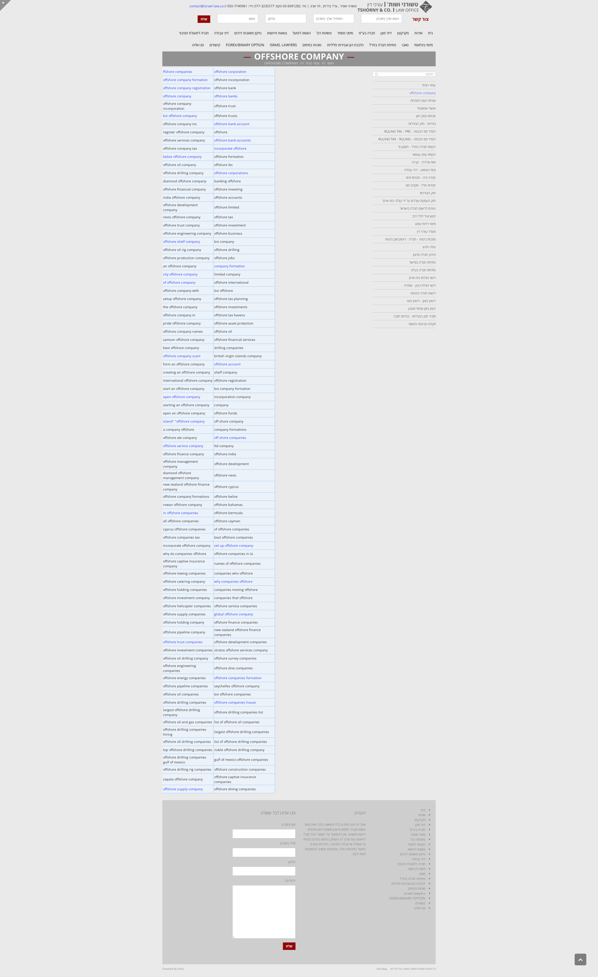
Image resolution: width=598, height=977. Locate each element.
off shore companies (230, 437)
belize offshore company (182, 156)
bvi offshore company (180, 115)
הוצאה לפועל (416, 844)
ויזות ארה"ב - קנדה (424, 162)
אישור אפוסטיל (426, 108)
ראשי (330, 63)
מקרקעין (420, 820)
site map (382, 968)
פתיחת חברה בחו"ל (412, 878)
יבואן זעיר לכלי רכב (424, 216)
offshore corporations (231, 173)
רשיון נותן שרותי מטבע (422, 308)
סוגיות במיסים (416, 888)
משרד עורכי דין (426, 231)
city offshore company (180, 274)
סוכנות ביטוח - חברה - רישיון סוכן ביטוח (410, 239)
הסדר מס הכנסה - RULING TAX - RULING (407, 139)
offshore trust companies (183, 642)
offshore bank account (231, 124)
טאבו (422, 873)
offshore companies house (235, 702)
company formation (229, 266)
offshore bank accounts (232, 140)
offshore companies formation (238, 678)
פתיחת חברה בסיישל (422, 262)
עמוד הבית (313, 63)
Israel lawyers (414, 893)
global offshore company (233, 614)
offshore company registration (186, 88)
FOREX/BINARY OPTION (407, 898)
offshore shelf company (181, 241)
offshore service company (183, 446)
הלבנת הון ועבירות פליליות (408, 883)
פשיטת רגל (418, 839)
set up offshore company (233, 545)
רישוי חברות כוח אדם (422, 277)
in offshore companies (180, 513)
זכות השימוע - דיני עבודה (420, 170)
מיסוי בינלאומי (416, 869)
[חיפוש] (377, 74)
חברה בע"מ (417, 829)
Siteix (181, 968)
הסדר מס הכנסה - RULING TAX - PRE (410, 131)
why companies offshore (233, 581)
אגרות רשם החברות (423, 100)
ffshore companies (177, 71)
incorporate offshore (230, 148)
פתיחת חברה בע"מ (423, 270)
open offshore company (181, 397)
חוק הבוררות (428, 193)
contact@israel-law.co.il (207, 6)
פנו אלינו (419, 908)
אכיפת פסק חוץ (426, 116)
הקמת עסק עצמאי (424, 154)
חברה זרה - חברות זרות (421, 177)
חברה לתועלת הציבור (411, 864)
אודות (421, 815)
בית (423, 810)
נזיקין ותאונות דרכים (412, 854)
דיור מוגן (420, 824)
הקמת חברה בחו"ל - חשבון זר (417, 147)
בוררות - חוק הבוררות (422, 123)
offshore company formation (185, 80)
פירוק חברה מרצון (424, 254)
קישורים (420, 903)
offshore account (227, 364)
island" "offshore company (184, 421)
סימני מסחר (417, 834)
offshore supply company (183, 789)
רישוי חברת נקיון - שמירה (420, 285)
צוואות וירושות (416, 849)
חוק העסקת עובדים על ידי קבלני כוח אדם (409, 200)
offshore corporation (230, 71)
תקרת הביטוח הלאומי (422, 324)
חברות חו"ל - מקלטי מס (421, 185)
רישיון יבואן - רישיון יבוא (421, 301)
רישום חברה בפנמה (423, 293)
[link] (394, 6)
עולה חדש (429, 247)
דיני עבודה (418, 859)
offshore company (177, 96)
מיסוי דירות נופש (425, 224)
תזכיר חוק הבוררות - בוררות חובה (415, 316)
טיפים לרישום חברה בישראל (418, 208)
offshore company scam (181, 356)
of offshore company (179, 282)
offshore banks (226, 96)
